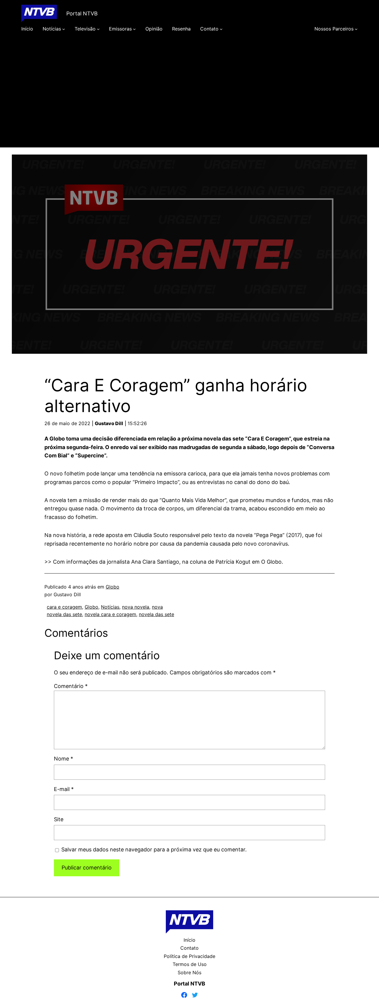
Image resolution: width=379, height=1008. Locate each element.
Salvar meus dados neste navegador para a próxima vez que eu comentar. (154, 849)
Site (58, 819)
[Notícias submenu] (63, 29)
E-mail (64, 789)
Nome (63, 758)
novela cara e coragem (110, 614)
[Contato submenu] (221, 29)
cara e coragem (64, 607)
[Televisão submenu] (98, 29)
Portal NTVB (82, 13)
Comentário (71, 686)
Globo (112, 587)
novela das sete (156, 614)
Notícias (110, 607)
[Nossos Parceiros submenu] (356, 29)
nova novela (135, 607)
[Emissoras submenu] (134, 29)
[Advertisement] (189, 98)
